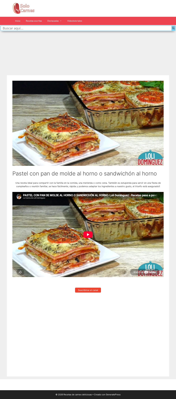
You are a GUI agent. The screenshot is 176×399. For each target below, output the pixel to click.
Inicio (17, 21)
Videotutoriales (74, 21)
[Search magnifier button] (173, 28)
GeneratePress (113, 394)
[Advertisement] (88, 52)
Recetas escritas (34, 21)
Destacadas (53, 21)
